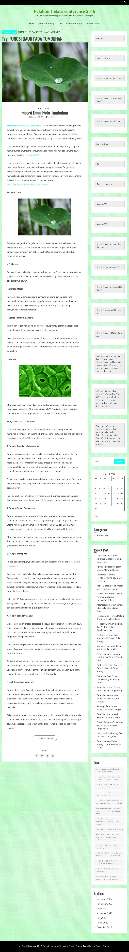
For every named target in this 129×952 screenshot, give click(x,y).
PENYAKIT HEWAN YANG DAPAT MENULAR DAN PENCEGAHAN (108, 854)
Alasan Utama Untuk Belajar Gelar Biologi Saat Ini (107, 770)
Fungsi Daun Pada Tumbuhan (45, 112)
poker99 (34, 155)
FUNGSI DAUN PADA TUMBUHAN (109, 829)
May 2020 (101, 918)
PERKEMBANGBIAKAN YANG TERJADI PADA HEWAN (107, 862)
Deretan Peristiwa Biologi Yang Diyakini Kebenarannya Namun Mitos (108, 811)
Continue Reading (45, 738)
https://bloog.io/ (105, 394)
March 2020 (102, 922)
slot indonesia (104, 184)
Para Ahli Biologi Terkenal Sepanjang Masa (106, 846)
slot (98, 164)
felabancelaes (45, 108)
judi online (102, 144)
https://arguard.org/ (107, 267)
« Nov (97, 516)
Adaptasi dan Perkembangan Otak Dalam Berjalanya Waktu (110, 608)
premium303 (101, 204)
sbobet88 (100, 38)
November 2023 (104, 903)
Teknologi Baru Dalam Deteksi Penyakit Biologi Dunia (108, 679)
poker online (103, 58)
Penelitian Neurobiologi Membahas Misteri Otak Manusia (107, 698)
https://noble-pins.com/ (109, 78)
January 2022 (102, 908)
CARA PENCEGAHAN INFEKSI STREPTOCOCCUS (107, 786)
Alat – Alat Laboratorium (70, 23)
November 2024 (104, 899)
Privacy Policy (93, 23)
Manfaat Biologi (46, 23)
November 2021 (104, 913)
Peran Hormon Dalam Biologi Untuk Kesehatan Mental (108, 744)
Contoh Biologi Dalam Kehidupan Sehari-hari (104, 794)
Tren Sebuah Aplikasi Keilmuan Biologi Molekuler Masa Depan (109, 559)
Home (32, 23)
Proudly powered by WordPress (58, 946)
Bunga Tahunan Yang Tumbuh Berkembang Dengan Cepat (107, 778)
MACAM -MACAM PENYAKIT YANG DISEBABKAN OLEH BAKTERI (106, 837)
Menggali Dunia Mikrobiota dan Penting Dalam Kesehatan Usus (109, 627)
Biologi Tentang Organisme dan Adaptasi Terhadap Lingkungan (109, 725)
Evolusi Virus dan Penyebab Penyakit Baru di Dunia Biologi (109, 668)
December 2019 (104, 927)
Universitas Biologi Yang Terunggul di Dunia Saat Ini (106, 878)
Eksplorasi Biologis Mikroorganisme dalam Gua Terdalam (109, 578)
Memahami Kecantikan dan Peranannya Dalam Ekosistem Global (109, 597)
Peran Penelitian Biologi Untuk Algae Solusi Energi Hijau (109, 657)
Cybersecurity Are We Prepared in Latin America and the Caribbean (109, 802)
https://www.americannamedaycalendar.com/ (28, 184)
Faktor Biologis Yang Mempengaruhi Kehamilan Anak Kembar (108, 821)
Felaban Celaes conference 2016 (64, 11)
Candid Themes (103, 946)
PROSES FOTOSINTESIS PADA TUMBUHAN (107, 870)
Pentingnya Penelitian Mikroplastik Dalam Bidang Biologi (109, 638)
